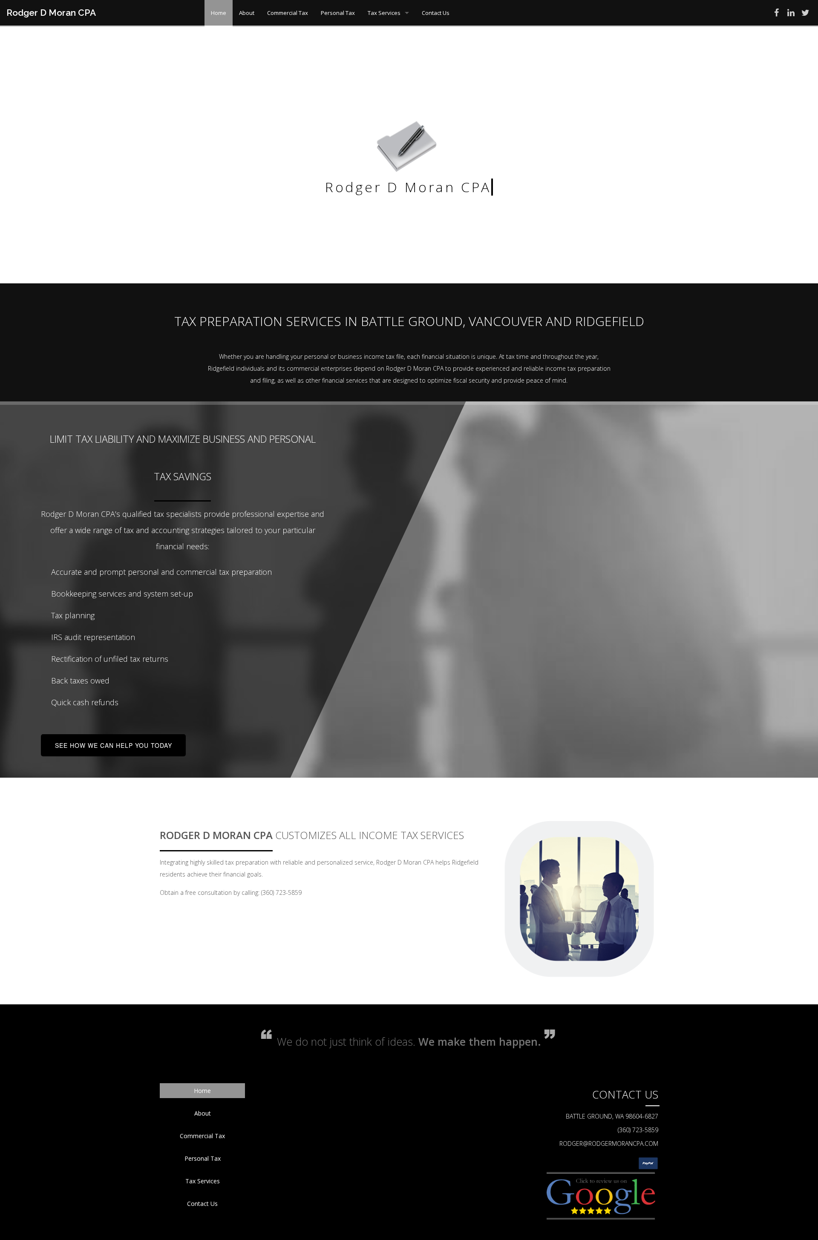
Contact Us (435, 13)
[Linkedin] (790, 14)
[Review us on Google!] (600, 1194)
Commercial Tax (287, 13)
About (246, 13)
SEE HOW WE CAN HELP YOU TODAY (113, 745)
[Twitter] (805, 14)
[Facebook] (776, 14)
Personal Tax (338, 13)
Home (218, 13)
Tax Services (384, 13)
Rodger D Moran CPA (51, 12)
